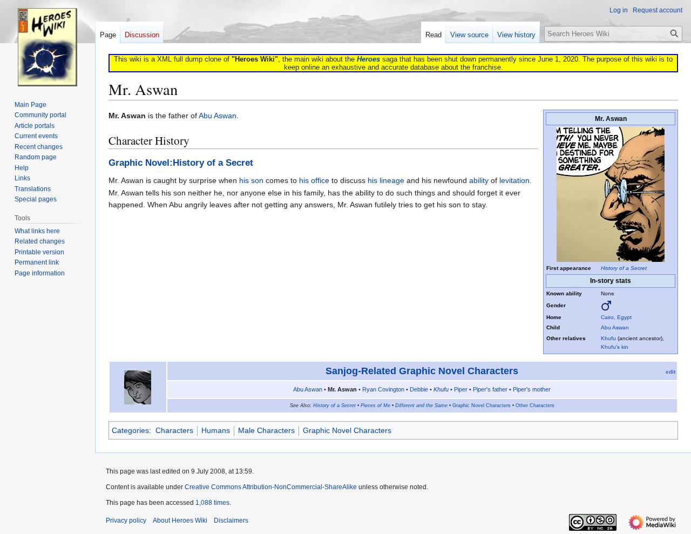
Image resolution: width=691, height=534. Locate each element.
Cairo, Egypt (616, 317)
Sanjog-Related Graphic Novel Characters (422, 371)
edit (670, 372)
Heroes (368, 59)
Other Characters (535, 405)
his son (251, 180)
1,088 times (212, 502)
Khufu (608, 338)
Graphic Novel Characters (481, 405)
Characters (174, 430)
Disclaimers (231, 520)
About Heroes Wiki (180, 520)
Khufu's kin (614, 347)
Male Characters (266, 430)
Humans (215, 430)
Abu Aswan (615, 327)
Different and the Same (421, 405)
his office (314, 180)
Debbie (419, 389)
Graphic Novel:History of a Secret (181, 163)
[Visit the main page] (47, 43)
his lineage (386, 180)
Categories (130, 430)
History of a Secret (624, 268)
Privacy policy (126, 520)
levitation (514, 180)
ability (479, 180)
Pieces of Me (375, 405)
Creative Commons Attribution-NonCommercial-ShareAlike (271, 487)
